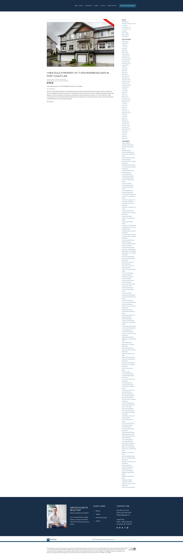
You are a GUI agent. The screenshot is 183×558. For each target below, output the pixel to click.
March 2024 (125, 96)
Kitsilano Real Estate (127, 319)
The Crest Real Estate (127, 439)
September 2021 (126, 129)
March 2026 (125, 52)
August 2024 (125, 87)
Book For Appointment (128, 5)
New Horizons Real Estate (128, 363)
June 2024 (125, 90)
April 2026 (124, 50)
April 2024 (124, 94)
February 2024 (125, 98)
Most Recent (125, 41)
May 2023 (124, 107)
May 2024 (124, 92)
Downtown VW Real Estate (128, 249)
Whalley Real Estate (127, 469)
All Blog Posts (125, 22)
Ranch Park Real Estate (128, 394)
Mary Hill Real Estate (127, 342)
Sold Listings (125, 36)
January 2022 (125, 123)
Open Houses (125, 34)
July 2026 (124, 45)
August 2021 (125, 131)
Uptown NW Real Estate (128, 445)
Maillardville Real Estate (128, 337)
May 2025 (124, 70)
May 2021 (124, 134)
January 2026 (125, 56)
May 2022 (124, 118)
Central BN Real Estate (128, 178)
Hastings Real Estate (127, 309)
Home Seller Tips (126, 29)
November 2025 (126, 59)
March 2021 (125, 138)
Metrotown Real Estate (128, 348)
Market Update (111, 5)
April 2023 (124, 109)
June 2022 (125, 116)
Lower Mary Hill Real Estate (129, 328)
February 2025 (125, 76)
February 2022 (125, 122)
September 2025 (126, 63)
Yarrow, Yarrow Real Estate (128, 487)
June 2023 (125, 105)
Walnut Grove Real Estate (128, 447)
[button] (127, 5)
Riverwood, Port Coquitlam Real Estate (59, 80)
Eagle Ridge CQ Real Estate (129, 251)
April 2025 (124, 72)
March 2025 (125, 74)
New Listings (125, 33)
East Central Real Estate (128, 256)
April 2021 (124, 136)
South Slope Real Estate (128, 423)
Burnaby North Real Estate (128, 165)
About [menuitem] (81, 5)
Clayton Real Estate (127, 216)
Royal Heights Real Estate (128, 405)
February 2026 (125, 54)
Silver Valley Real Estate (128, 410)
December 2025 (126, 58)
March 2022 (125, 120)
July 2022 (124, 114)
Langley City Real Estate (128, 320)
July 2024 (124, 89)
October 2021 (125, 127)
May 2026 (124, 48)
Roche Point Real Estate (128, 403)
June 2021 (124, 133)
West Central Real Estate (128, 456)
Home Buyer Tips (126, 27)
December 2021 (126, 125)
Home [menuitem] (76, 5)
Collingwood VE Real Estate (129, 225)
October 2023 (125, 101)
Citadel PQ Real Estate (128, 211)
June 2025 (125, 69)
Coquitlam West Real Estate (129, 234)
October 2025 (125, 61)
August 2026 (125, 43)
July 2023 (124, 103)
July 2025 (124, 67)
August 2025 (125, 65)
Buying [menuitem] (96, 5)
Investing (124, 31)
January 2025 (125, 78)
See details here (51, 89)
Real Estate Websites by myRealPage (128, 539)
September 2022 (126, 112)
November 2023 (126, 100)
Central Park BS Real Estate (129, 194)
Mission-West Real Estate (128, 357)
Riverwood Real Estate (127, 397)
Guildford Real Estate (127, 304)
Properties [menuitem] (88, 5)
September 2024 (126, 85)
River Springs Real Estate (128, 395)
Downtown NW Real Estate (128, 244)
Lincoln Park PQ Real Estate (129, 326)
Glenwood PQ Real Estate (128, 284)
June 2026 (125, 46)
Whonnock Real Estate (127, 471)
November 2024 (126, 81)
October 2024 (125, 83)
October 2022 (125, 111)
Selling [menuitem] (103, 5)
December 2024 (126, 79)
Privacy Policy (117, 539)
